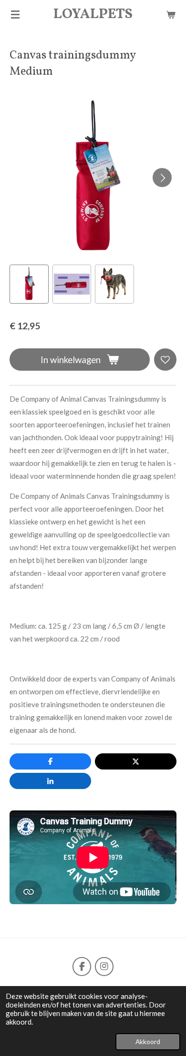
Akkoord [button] (147, 1042)
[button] (29, 284)
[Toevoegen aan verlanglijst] (165, 359)
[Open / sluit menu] (15, 14)
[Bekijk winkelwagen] (170, 14)
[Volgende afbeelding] (162, 177)
